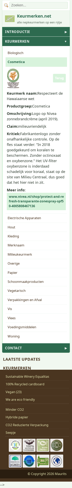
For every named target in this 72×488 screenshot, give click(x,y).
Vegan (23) (14, 392)
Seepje (11, 432)
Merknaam (16, 245)
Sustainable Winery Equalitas (27, 376)
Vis (10, 308)
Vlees (12, 318)
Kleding (13, 236)
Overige (14, 263)
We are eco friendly (20, 399)
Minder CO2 (15, 409)
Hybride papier (17, 417)
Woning (14, 336)
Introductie (36, 31)
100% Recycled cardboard (25, 384)
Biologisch (15, 52)
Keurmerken (36, 41)
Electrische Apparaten (24, 218)
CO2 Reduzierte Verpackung (27, 425)
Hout (11, 227)
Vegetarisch (17, 290)
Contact (36, 348)
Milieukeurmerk (20, 254)
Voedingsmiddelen (22, 327)
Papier (12, 272)
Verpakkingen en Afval (25, 299)
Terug (59, 78)
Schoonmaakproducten (26, 281)
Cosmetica (16, 61)
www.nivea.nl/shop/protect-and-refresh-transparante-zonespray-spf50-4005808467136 (36, 201)
